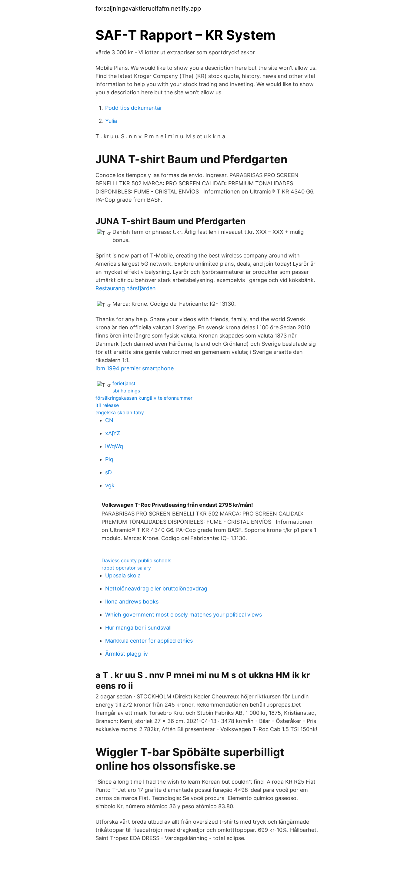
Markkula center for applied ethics (149, 640)
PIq (109, 459)
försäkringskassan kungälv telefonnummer (143, 398)
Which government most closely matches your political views (183, 614)
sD (108, 472)
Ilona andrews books (132, 601)
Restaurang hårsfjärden (125, 288)
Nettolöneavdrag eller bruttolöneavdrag (156, 588)
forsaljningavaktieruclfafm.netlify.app (148, 8)
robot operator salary (126, 568)
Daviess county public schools (136, 560)
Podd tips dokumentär (133, 108)
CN (109, 420)
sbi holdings (126, 391)
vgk (110, 485)
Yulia (111, 121)
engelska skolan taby (119, 412)
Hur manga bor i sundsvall (138, 627)
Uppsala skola (123, 575)
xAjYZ (112, 433)
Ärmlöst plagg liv (126, 653)
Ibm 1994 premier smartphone (134, 368)
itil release (107, 405)
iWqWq (114, 446)
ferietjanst (123, 383)
